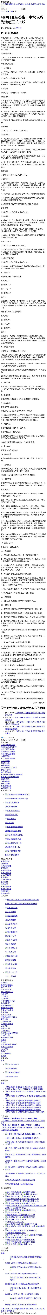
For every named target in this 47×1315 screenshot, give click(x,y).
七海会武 (4, 884)
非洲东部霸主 (6, 873)
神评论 (18, 28)
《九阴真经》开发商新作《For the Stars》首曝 (19, 1118)
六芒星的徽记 (6, 1015)
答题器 (27, 4)
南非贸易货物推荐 (8, 749)
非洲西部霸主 (6, 870)
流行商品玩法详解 (8, 752)
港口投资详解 (6, 772)
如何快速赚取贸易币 (9, 768)
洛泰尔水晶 (5, 1028)
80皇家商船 (5, 784)
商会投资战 (5, 861)
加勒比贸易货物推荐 (9, 747)
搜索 (23, 9)
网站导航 (10, 1311)
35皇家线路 (5, 779)
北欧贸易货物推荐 (8, 758)
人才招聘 (13, 1309)
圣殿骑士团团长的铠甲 (9, 1033)
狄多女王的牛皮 (7, 1010)
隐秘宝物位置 (36, 4)
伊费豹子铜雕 (6, 1021)
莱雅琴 (3, 1040)
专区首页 (4, 4)
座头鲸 (3, 1056)
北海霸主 (4, 877)
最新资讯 (11, 4)
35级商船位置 (6, 786)
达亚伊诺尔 (5, 999)
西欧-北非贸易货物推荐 (10, 777)
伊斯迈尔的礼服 (7, 992)
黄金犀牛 (4, 1012)
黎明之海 (9, 11)
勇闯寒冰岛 (5, 893)
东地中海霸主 (6, 880)
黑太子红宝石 (6, 987)
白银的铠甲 (5, 1031)
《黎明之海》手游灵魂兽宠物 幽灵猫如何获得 (23, 1103)
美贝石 (3, 1051)
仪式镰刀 (4, 996)
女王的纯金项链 (7, 1008)
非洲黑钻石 (5, 1003)
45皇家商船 (5, 765)
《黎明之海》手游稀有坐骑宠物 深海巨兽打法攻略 (24, 1112)
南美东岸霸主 (6, 866)
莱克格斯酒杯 (6, 1053)
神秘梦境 (4, 864)
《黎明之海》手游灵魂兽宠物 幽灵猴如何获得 (23, 1105)
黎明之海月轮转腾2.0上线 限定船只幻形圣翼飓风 (24, 1089)
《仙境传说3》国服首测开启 (12, 1121)
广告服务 (21, 1309)
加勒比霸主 (5, 891)
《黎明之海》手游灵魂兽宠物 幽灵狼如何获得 (23, 1107)
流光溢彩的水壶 (7, 1024)
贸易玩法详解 (6, 770)
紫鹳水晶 (4, 1019)
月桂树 (3, 1042)
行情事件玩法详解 (8, 754)
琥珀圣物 (4, 1026)
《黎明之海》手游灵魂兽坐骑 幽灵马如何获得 (23, 1101)
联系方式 (38, 1309)
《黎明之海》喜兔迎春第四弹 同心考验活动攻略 (23, 1087)
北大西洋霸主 (6, 886)
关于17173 (5, 1309)
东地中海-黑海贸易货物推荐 (11, 774)
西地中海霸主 (6, 889)
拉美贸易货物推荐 (8, 745)
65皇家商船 (5, 761)
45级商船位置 (6, 788)
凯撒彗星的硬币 (7, 1005)
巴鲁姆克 (4, 994)
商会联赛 (4, 868)
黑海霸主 (4, 882)
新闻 (12, 737)
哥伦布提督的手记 (8, 1001)
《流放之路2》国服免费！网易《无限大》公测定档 (20, 1125)
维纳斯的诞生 (6, 989)
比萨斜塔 (4, 1049)
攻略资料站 (20, 4)
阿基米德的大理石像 (9, 1044)
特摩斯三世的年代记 (9, 1017)
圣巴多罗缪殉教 (7, 1047)
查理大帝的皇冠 (7, 985)
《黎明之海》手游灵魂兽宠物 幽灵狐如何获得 (23, 1110)
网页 (5, 737)
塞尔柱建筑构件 (7, 1037)
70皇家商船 (5, 756)
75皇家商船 (5, 781)
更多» (3, 1060)
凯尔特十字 (5, 1035)
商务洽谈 (29, 1309)
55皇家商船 (5, 763)
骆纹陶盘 (4, 983)
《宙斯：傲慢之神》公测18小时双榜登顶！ (17, 1127)
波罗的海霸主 (6, 875)
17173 (3, 11)
